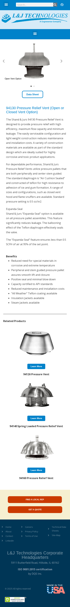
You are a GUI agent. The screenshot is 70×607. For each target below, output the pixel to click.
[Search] (55, 5)
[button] (6, 4)
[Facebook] (62, 5)
